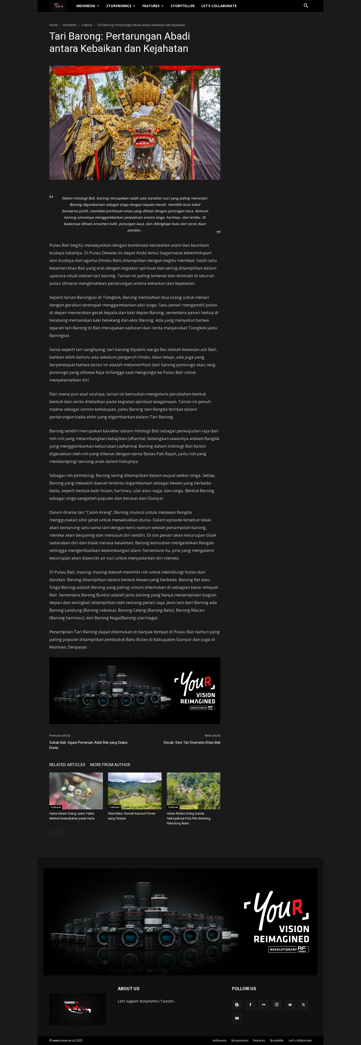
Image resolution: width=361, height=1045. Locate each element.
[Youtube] (237, 1018)
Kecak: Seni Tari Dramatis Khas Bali (192, 742)
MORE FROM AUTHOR (110, 764)
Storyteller (182, 5)
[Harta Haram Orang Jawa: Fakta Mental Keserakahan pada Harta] (76, 790)
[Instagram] (277, 1005)
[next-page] (60, 833)
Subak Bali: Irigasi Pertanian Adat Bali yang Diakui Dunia (88, 745)
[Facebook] (250, 1005)
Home (53, 25)
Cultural (87, 25)
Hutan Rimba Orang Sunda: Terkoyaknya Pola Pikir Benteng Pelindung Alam (188, 818)
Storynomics (118, 5)
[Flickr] (263, 1005)
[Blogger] (237, 1005)
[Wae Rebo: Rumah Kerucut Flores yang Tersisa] (135, 790)
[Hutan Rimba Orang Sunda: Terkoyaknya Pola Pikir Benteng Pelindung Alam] (193, 790)
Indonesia (85, 5)
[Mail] (290, 1005)
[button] (306, 6)
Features (151, 5)
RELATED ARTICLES (67, 764)
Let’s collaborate (219, 5)
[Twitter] (303, 1005)
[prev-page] (52, 833)
